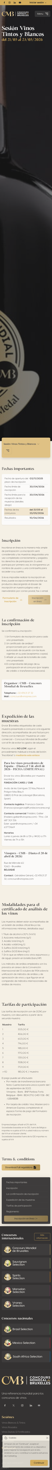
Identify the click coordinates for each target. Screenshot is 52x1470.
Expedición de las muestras (20, 1200)
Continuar (39, 1463)
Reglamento (12, 1211)
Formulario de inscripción (10, 600)
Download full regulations (18, 1167)
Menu (40, 14)
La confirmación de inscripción (22, 1194)
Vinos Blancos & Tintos (13, 1423)
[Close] (47, 1437)
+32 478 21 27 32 (25, 693)
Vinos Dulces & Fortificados (16, 1432)
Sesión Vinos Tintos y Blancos (20, 444)
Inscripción (12, 1188)
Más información (42, 1236)
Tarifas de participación (19, 1206)
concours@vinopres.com (23, 696)
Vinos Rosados (9, 1427)
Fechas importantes (16, 1182)
